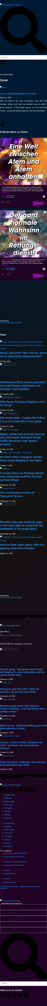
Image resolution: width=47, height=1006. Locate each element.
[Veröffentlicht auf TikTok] (44, 196)
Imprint (7, 870)
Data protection (10, 874)
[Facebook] (20, 789)
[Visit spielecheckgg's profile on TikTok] (4, 196)
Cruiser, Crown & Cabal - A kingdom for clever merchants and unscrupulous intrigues (21, 745)
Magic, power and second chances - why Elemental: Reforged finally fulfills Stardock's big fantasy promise (23, 439)
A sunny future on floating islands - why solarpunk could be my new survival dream (22, 476)
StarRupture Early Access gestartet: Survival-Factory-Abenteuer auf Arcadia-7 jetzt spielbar (23, 385)
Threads (7, 811)
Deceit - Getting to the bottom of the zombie (18, 94)
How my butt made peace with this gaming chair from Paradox (22, 546)
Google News (9, 795)
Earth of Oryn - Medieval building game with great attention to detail (23, 727)
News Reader (9, 801)
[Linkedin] (32, 789)
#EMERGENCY (6, 259)
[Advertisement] (13, 300)
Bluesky (7, 815)
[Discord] (26, 789)
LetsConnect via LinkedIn (14, 857)
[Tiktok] (8, 789)
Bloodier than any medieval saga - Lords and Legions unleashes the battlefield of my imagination (22, 525)
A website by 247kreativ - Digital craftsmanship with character (19, 888)
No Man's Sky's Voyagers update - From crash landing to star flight (22, 458)
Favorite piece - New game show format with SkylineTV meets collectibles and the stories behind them (22, 672)
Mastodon (8, 818)
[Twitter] (20, 995)
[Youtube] (2, 789)
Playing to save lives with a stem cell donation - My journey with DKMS (19, 690)
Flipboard (7, 798)
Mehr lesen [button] (5, 192)
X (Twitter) (8, 808)
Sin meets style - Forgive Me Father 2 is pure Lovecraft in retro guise (22, 419)
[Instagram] (14, 789)
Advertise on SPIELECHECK (11, 323)
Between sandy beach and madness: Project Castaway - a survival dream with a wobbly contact (23, 708)
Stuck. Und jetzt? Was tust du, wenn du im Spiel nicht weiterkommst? (23, 354)
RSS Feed (8, 805)
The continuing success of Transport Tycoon (17, 494)
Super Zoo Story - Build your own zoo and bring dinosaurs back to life (22, 763)
